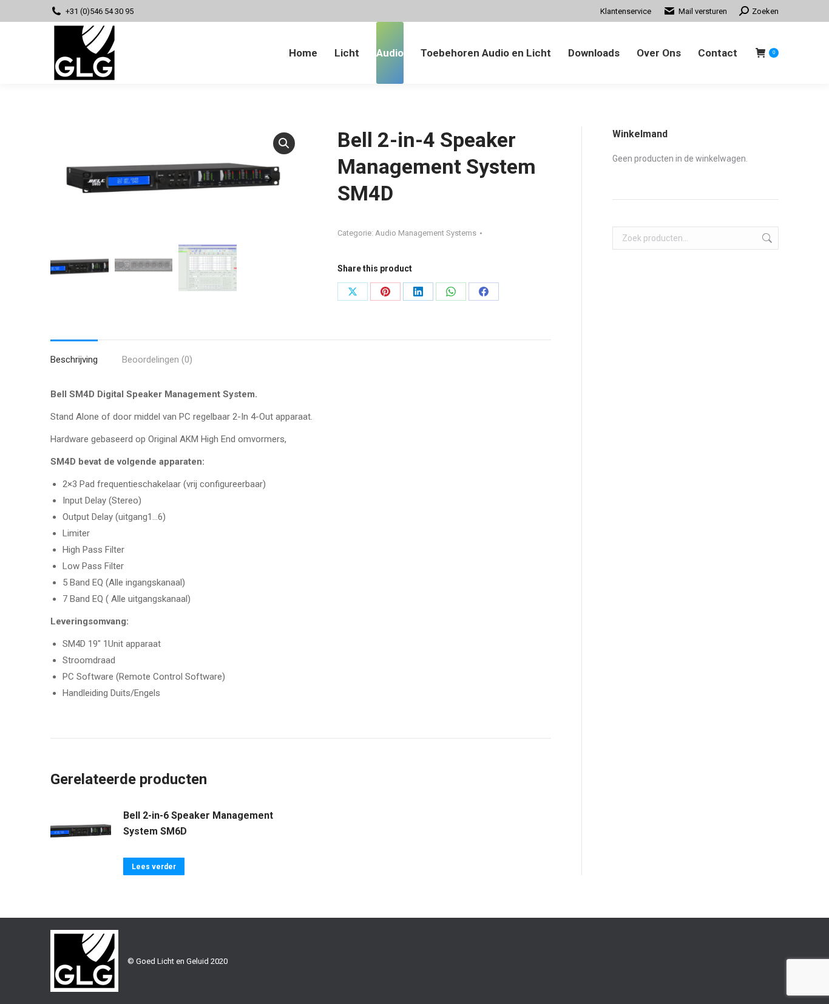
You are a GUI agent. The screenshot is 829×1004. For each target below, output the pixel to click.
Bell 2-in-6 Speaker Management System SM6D (198, 823)
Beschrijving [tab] (74, 359)
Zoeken (766, 238)
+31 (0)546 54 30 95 (100, 11)
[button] (284, 143)
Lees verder (154, 866)
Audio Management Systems (425, 232)
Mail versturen (702, 11)
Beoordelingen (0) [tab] (157, 359)
